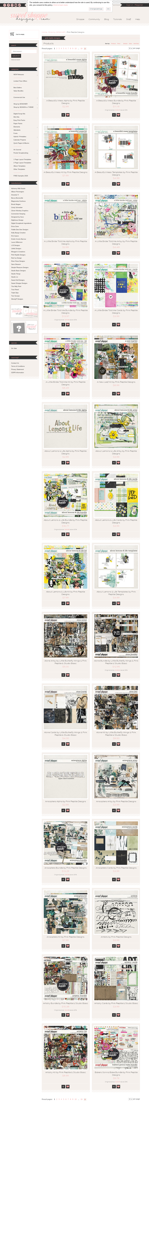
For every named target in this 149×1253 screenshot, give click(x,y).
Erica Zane (15, 226)
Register (139, 5)
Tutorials (117, 19)
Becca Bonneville (17, 198)
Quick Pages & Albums (21, 143)
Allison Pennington (17, 192)
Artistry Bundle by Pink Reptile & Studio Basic (65, 1003)
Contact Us (15, 363)
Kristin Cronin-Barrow (18, 239)
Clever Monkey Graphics (19, 210)
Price (118, 43)
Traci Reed (15, 289)
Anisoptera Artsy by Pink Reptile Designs (116, 802)
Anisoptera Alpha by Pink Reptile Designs (65, 802)
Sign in (129, 5)
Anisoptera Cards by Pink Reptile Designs (116, 868)
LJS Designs (15, 245)
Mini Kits (16, 117)
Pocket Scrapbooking (21, 153)
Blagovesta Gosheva (18, 201)
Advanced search (15, 59)
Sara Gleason (16, 264)
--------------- (18, 78)
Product (113, 43)
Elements (17, 127)
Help (137, 19)
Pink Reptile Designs (18, 255)
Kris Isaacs (15, 236)
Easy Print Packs (19, 120)
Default (125, 43)
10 (76, 48)
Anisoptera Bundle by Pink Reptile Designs (66, 868)
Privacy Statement (17, 369)
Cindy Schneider (17, 207)
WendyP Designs (17, 299)
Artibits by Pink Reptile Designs (116, 937)
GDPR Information (17, 372)
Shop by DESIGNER (56, 32)
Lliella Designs (16, 248)
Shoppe (80, 19)
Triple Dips (15, 293)
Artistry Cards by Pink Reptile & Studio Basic (116, 1003)
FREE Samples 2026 (21, 176)
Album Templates (19, 166)
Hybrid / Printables (20, 136)
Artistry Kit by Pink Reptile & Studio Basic (65, 1072)
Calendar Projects (20, 140)
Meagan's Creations (18, 252)
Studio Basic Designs (18, 270)
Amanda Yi (15, 195)
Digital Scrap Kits (19, 114)
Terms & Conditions (18, 366)
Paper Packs (18, 123)
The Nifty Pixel (16, 286)
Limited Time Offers (20, 81)
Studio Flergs (15, 274)
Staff (128, 19)
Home (44, 32)
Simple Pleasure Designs (19, 267)
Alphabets (17, 130)
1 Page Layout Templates (22, 159)
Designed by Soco (17, 217)
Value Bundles (18, 91)
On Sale (14, 348)
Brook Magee (16, 204)
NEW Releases (19, 74)
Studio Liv (14, 277)
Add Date (136, 43)
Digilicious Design (17, 220)
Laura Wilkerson (16, 242)
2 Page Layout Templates (22, 163)
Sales (130, 43)
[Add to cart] (63, 115)
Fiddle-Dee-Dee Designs (19, 229)
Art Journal (17, 149)
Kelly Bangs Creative (18, 233)
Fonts (15, 133)
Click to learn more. (60, 5)
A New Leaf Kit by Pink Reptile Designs (116, 382)
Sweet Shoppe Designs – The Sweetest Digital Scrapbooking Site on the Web (32, 17)
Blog (106, 19)
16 (81, 48)
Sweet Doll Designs (18, 280)
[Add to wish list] (68, 115)
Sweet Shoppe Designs (19, 283)
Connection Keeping (18, 214)
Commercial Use (19, 97)
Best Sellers (18, 87)
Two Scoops (15, 296)
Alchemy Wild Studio (18, 188)
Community (94, 19)
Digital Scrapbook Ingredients (21, 223)
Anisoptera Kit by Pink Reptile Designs (65, 937)
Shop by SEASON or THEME (23, 107)
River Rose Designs (18, 261)
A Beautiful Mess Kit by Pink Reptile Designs (65, 172)
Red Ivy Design (16, 258)
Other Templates (19, 169)
